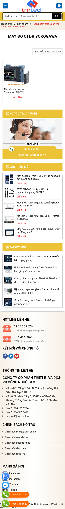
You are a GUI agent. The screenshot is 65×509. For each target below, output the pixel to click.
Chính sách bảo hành (16, 448)
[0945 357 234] (5, 494)
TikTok (13, 489)
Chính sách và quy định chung (20, 431)
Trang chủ (6, 24)
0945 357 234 (32, 149)
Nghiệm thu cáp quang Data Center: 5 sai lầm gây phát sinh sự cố (36, 269)
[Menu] (5, 6)
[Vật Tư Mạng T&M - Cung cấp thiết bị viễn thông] (32, 6)
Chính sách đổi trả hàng (17, 442)
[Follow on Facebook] (5, 356)
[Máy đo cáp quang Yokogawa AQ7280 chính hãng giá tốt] (16, 73)
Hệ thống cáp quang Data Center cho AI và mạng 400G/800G (36, 291)
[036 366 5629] (5, 503)
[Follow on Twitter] (11, 356)
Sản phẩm (22, 24)
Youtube (13, 484)
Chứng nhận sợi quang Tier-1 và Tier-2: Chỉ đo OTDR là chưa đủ (37, 280)
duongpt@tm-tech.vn (32, 154)
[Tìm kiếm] (57, 16)
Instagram (14, 478)
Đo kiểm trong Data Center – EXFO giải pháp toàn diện (34, 302)
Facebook (14, 473)
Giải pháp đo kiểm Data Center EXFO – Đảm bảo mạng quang (37, 258)
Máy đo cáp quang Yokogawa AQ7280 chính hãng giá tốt (14, 91)
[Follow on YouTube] (16, 356)
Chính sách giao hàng (16, 437)
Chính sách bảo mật (15, 453)
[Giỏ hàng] (59, 6)
